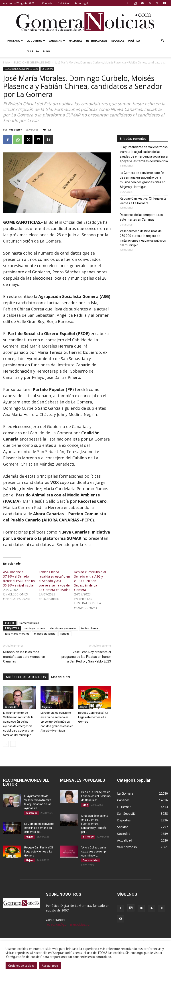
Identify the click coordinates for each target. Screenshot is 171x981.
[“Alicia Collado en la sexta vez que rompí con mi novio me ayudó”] (69, 852)
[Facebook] (127, 3)
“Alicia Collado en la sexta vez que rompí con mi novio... (93, 851)
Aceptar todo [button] (50, 966)
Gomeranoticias (29, 622)
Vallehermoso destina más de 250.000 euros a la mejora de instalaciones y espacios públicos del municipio (143, 238)
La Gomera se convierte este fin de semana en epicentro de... (39, 827)
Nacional (75, 40)
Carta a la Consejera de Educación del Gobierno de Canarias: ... (95, 796)
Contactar (48, 3)
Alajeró (46, 707)
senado (64, 633)
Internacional (96, 40)
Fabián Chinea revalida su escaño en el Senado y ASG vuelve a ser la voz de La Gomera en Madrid (54, 581)
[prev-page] (6, 744)
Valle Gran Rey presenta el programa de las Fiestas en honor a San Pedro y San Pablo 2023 (86, 656)
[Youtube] (164, 3)
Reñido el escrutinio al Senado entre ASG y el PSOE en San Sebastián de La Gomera (90, 581)
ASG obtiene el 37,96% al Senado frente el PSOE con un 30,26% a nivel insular (19, 578)
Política (134, 40)
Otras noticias (91, 860)
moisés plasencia (44, 633)
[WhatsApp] (17, 139)
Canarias (55, 40)
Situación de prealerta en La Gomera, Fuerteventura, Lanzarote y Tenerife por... (94, 823)
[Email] (38, 139)
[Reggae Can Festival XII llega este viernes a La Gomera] (94, 697)
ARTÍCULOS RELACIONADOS (26, 677)
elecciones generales (63, 628)
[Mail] (142, 3)
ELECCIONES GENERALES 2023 (32, 62)
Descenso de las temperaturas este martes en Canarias (141, 217)
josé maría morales (17, 633)
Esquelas (117, 40)
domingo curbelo (34, 628)
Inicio (6, 62)
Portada (13, 40)
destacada (10, 707)
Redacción (15, 129)
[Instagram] (135, 3)
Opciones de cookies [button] (21, 966)
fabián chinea (89, 628)
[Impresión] (48, 139)
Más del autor (60, 677)
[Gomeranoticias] (85, 21)
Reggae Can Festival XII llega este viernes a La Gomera (93, 717)
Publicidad (64, 3)
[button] (162, 41)
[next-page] (13, 744)
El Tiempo (88, 836)
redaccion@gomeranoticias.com (69, 924)
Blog (46, 51)
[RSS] (150, 3)
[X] (157, 3)
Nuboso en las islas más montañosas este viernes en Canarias (24, 656)
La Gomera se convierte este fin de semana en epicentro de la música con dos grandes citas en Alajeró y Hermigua (57, 721)
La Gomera (34, 40)
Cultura (33, 51)
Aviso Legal (81, 3)
